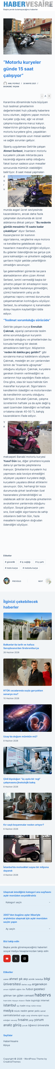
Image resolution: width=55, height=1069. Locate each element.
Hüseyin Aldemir (18, 1001)
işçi (18, 1006)
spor (40, 1015)
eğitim (19, 989)
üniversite (43, 1025)
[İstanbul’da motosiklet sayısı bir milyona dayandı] (27, 848)
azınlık (32, 979)
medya (8, 1010)
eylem (12, 989)
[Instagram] (24, 958)
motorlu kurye (30, 568)
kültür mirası (36, 1006)
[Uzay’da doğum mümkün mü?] (27, 718)
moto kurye (11, 568)
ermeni (6, 989)
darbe (24, 984)
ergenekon (39, 984)
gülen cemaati (25, 995)
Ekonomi (7, 86)
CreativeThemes (12, 1061)
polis (37, 1011)
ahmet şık (16, 979)
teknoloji (14, 1020)
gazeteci (39, 989)
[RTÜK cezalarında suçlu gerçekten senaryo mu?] (27, 672)
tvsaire (23, 1020)
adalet (6, 979)
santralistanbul (11, 1015)
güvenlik (10, 562)
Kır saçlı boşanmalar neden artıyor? (23, 824)
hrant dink (7, 1001)
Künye (6, 1045)
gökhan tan (9, 995)
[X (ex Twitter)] (16, 958)
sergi (28, 1015)
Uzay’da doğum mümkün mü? (20, 736)
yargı (31, 1020)
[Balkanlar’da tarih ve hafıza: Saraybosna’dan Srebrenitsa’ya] (27, 626)
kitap (28, 1006)
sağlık (23, 1016)
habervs (43, 994)
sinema (34, 1015)
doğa (29, 985)
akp (25, 978)
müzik (17, 1011)
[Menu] (50, 5)
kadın (23, 1005)
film (23, 989)
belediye (39, 979)
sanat (43, 1011)
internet (45, 1000)
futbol (29, 989)
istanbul (9, 1005)
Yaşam (16, 86)
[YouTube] (7, 958)
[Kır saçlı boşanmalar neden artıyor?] (27, 806)
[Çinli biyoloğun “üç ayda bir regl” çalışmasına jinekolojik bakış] (27, 760)
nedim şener (27, 1011)
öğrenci (32, 1025)
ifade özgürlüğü (33, 1000)
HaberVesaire (10, 1041)
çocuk (24, 1025)
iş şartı (39, 562)
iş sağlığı (25, 562)
